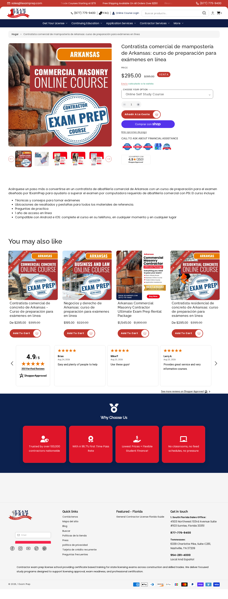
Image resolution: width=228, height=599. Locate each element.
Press (65, 540)
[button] (219, 13)
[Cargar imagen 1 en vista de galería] (23, 159)
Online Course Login (127, 13)
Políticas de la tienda (74, 535)
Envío (124, 83)
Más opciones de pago (134, 132)
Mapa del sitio (70, 521)
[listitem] (44, 444)
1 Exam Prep (24, 584)
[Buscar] (204, 13)
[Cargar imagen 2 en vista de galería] (41, 159)
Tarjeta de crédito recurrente (79, 549)
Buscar (66, 531)
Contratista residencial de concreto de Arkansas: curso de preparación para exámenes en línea (195, 309)
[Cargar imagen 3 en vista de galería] (60, 159)
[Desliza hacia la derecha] (109, 159)
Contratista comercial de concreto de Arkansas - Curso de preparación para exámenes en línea (31, 309)
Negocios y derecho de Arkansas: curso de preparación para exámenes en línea (86, 309)
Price (124, 67)
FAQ (106, 13)
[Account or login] (213, 13)
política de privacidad (75, 545)
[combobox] (175, 13)
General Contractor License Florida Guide (140, 516)
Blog (64, 526)
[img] (33, 363)
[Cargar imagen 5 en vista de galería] (96, 159)
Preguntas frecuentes (75, 554)
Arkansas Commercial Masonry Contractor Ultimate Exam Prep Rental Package (140, 309)
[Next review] (216, 364)
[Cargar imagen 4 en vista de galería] (78, 159)
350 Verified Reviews (33, 368)
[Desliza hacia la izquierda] (11, 159)
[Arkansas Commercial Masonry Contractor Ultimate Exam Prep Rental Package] (141, 275)
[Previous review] (12, 364)
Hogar (15, 34)
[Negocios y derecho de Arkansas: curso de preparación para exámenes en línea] (87, 275)
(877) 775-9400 (84, 13)
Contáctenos (70, 516)
